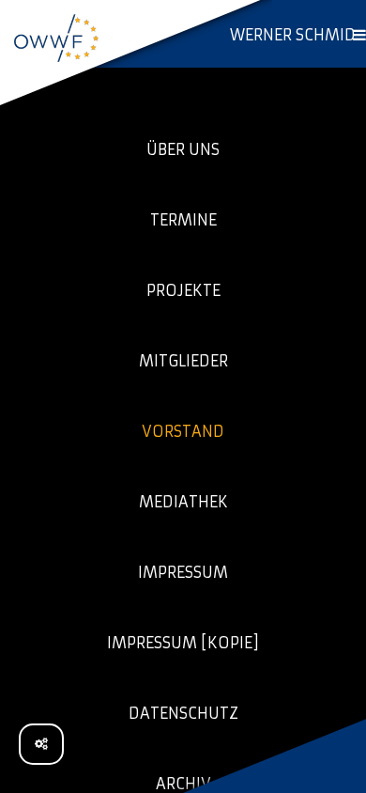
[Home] (56, 37)
